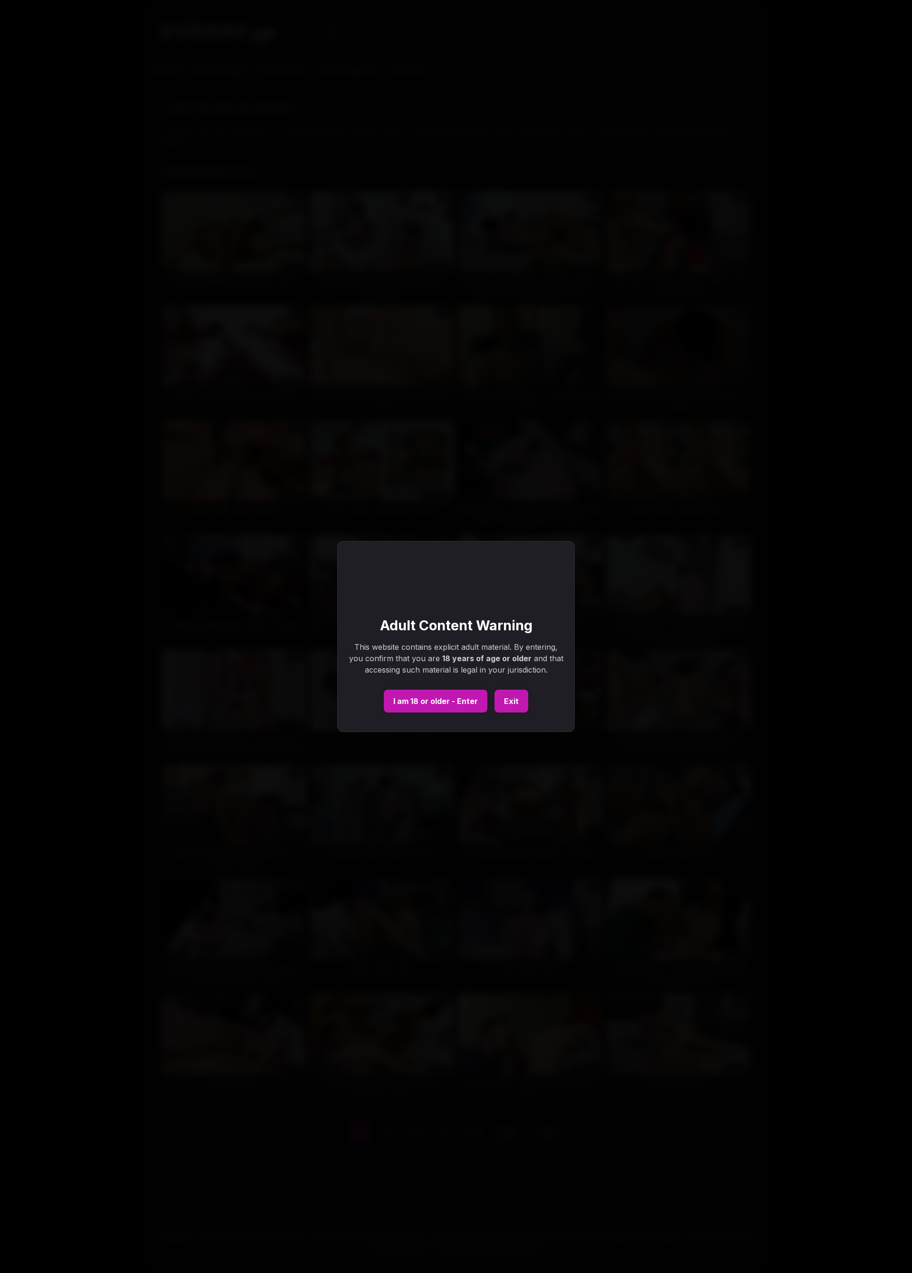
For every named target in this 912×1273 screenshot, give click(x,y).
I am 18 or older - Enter (435, 701)
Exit (511, 701)
